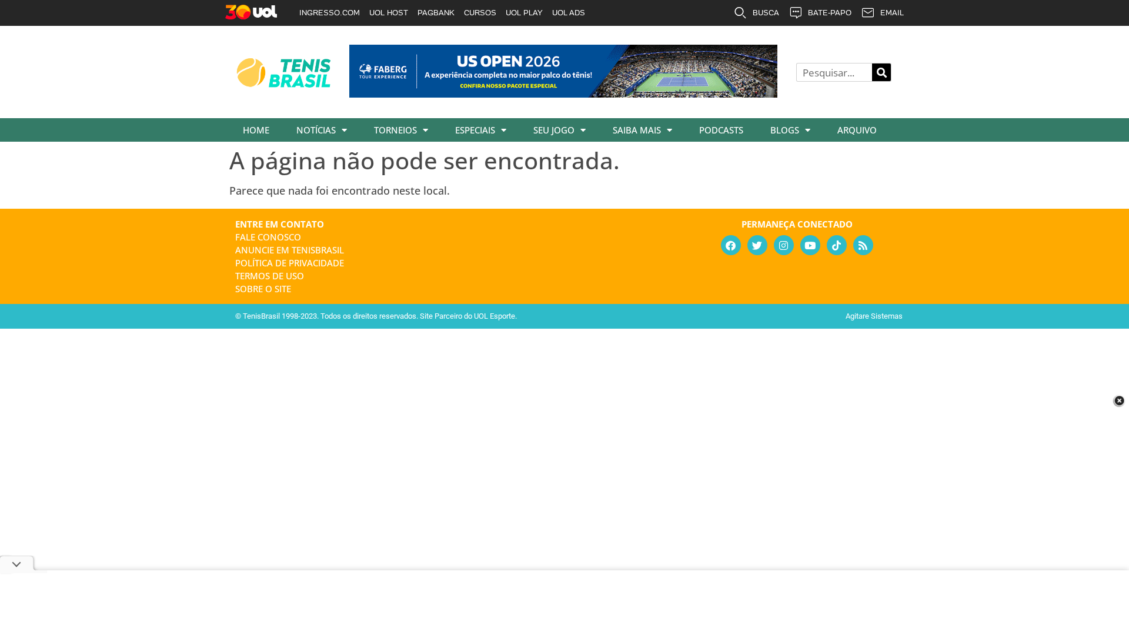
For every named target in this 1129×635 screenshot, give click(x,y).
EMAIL (892, 12)
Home (256, 130)
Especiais (475, 130)
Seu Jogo (553, 130)
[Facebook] (731, 245)
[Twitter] (757, 245)
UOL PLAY (524, 12)
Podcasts (721, 130)
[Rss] (863, 245)
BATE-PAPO (829, 12)
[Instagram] (784, 245)
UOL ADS (568, 12)
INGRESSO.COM (329, 12)
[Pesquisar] (881, 72)
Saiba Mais (637, 130)
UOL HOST (388, 12)
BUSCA (766, 12)
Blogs (784, 130)
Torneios (395, 130)
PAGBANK (436, 12)
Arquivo (857, 130)
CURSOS (480, 12)
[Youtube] (810, 245)
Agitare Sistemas (874, 316)
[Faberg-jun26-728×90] (563, 93)
